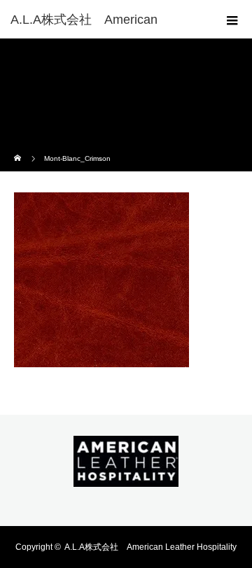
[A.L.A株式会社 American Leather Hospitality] (126, 477)
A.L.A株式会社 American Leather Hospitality (150, 547)
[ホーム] (18, 148)
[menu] (232, 19)
